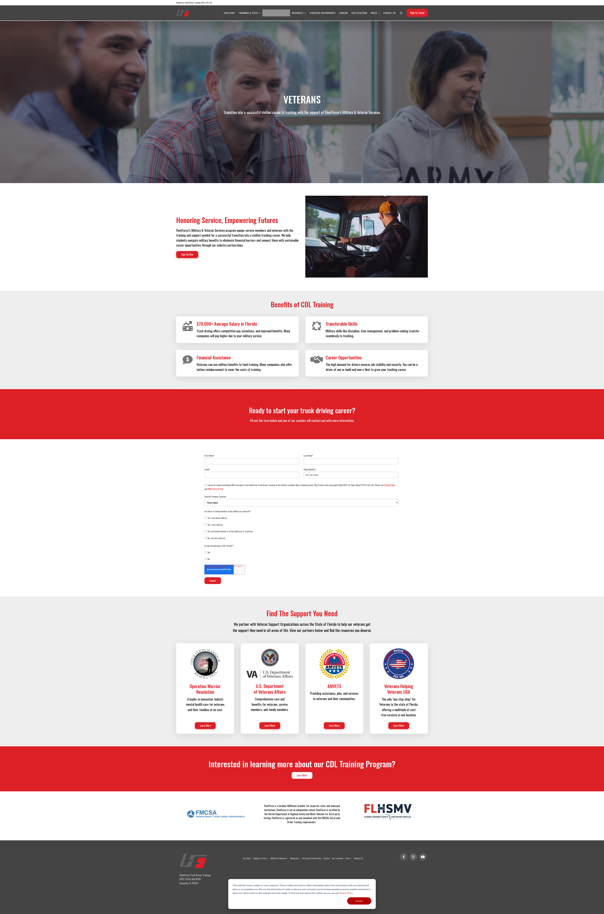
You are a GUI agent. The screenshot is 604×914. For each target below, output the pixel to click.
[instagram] (413, 857)
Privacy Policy (345, 893)
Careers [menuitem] (343, 12)
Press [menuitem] (374, 12)
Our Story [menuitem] (229, 12)
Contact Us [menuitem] (389, 12)
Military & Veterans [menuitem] (275, 12)
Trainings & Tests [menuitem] (249, 12)
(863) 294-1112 (206, 2)
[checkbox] (301, 528)
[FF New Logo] (183, 13)
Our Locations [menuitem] (359, 12)
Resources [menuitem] (298, 12)
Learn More (302, 775)
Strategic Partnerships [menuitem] (322, 12)
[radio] (301, 518)
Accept (359, 901)
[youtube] (423, 857)
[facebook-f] (404, 857)
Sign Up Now (187, 254)
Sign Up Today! (417, 13)
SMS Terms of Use (215, 488)
